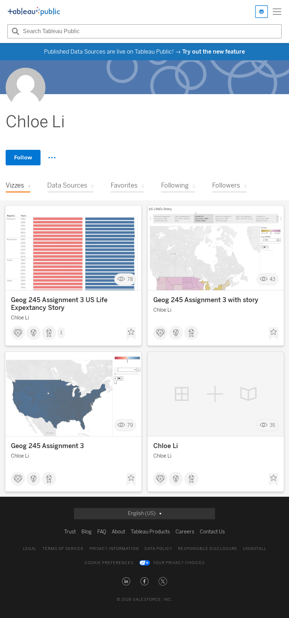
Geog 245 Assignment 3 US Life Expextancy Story (59, 304)
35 (272, 425)
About (118, 532)
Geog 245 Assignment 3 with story (205, 300)
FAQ (101, 532)
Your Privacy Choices (179, 563)
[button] (126, 581)
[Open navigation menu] (277, 11)
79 (130, 425)
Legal (30, 548)
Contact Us (212, 532)
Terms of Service (63, 548)
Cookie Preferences (109, 563)
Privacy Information (114, 548)
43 (272, 279)
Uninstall (254, 548)
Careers (185, 532)
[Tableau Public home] (34, 11)
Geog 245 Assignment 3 (47, 446)
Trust (70, 532)
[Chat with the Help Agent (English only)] (261, 11)
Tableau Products (150, 532)
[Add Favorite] (131, 333)
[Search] (14, 31)
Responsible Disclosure (207, 548)
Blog (86, 532)
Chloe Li (20, 318)
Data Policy (158, 548)
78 (130, 279)
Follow (23, 157)
